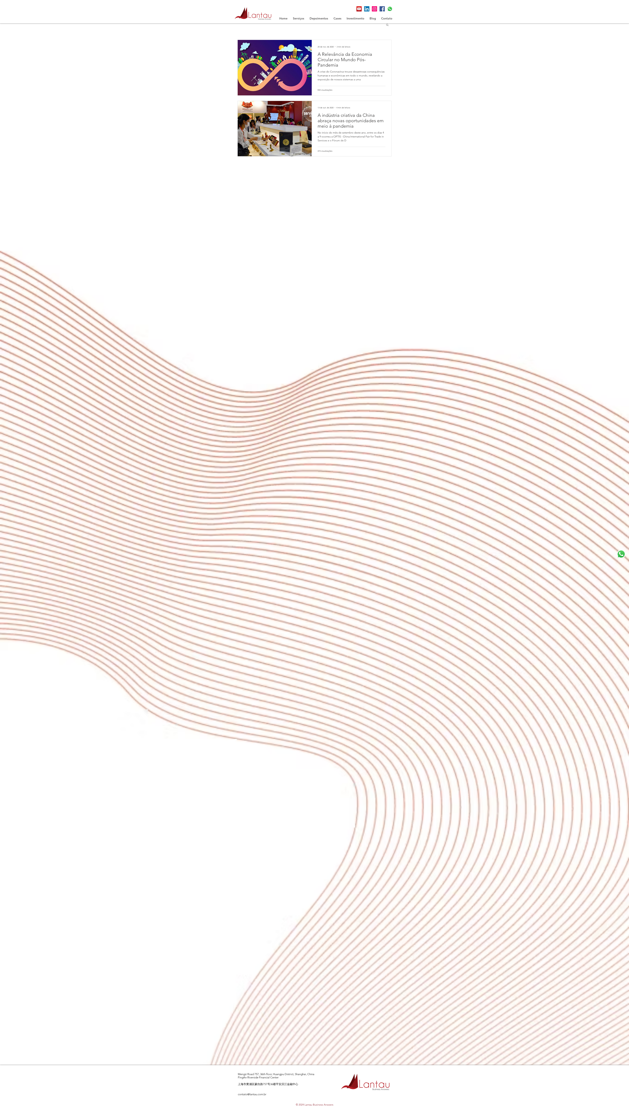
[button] (387, 25)
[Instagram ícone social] (374, 8)
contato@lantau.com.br (252, 1094)
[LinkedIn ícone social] (366, 8)
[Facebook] (382, 8)
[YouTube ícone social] (359, 8)
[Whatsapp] (389, 8)
